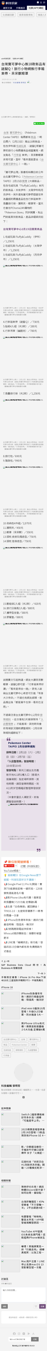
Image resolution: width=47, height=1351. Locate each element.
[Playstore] (28, 1333)
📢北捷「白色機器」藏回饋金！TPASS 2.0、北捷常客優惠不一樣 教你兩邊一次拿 (23, 911)
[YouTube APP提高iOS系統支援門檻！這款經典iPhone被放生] (10, 1236)
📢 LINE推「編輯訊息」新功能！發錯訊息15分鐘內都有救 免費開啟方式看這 (23, 946)
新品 (5, 1044)
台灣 (23, 1039)
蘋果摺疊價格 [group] (26, 14)
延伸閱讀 (6, 1108)
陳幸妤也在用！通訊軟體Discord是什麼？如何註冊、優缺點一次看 (33, 1189)
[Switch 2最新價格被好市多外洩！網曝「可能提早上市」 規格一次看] (10, 1119)
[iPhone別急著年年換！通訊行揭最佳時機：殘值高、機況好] (10, 998)
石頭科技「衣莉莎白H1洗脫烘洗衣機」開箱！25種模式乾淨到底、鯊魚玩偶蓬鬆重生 (33, 1164)
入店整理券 (32, 1050)
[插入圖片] (36, 1306)
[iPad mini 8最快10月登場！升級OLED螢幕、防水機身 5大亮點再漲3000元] (10, 1013)
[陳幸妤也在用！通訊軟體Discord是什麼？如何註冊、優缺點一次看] (10, 1191)
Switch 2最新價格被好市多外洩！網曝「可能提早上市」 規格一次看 (32, 1117)
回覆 (42, 1306)
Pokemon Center (19, 1044)
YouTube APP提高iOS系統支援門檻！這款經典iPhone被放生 (33, 1234)
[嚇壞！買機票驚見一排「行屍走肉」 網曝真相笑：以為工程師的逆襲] (10, 1251)
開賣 (33, 1044)
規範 (4, 1306)
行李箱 (6, 1055)
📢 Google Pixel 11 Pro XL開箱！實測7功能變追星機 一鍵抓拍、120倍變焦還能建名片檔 (23, 888)
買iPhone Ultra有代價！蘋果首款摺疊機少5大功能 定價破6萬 (33, 1026)
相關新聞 (6, 1180)
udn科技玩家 (6, 58)
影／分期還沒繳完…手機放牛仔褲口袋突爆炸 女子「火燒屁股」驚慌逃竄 (32, 1149)
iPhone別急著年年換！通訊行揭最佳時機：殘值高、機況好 (32, 996)
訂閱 (34, 1339)
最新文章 (7, 7)
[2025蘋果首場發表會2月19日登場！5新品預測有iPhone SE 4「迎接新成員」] (10, 1134)
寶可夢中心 (34, 1039)
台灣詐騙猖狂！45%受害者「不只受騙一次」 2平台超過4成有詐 (33, 1204)
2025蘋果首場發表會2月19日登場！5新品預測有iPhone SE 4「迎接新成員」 (33, 1132)
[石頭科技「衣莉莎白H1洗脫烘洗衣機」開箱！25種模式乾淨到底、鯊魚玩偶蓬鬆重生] (10, 1166)
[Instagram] (19, 1333)
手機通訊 (20, 7)
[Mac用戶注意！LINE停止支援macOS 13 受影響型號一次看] (10, 1266)
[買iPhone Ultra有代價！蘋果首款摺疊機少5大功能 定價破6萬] (10, 1028)
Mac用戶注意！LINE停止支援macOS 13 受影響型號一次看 (33, 1264)
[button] (41, 2)
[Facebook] (14, 1333)
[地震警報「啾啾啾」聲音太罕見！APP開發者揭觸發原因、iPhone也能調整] (10, 1221)
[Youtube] (37, 2)
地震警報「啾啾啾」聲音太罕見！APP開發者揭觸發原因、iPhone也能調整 (32, 1219)
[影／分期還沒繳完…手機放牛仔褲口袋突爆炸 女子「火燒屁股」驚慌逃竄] (10, 1151)
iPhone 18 (7, 987)
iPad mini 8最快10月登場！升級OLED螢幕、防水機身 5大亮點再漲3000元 (33, 1011)
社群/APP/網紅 (36, 7)
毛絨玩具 (7, 1050)
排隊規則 (19, 1050)
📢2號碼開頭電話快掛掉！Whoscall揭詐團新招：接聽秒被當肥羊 (22, 933)
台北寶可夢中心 (10, 1039)
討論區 (4, 1278)
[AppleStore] (33, 1333)
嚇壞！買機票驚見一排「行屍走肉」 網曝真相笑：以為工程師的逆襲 (32, 1249)
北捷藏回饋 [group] (8, 14)
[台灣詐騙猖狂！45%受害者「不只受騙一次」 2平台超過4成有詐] (10, 1206)
